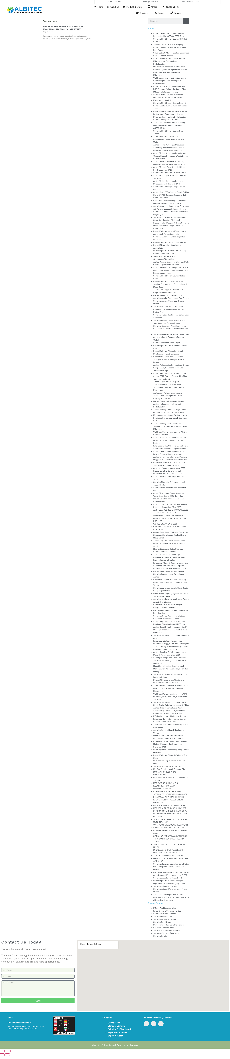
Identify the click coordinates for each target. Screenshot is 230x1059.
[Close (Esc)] (18, 1051)
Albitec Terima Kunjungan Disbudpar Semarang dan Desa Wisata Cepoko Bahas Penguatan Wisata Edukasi (168, 147)
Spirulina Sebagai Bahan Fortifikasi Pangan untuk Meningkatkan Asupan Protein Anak (168, 309)
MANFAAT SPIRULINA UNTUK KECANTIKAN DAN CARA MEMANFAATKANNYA (166, 786)
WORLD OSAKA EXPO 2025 (165, 524)
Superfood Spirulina (117, 1032)
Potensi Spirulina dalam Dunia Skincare (169, 242)
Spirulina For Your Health (119, 1029)
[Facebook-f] (18, 1)
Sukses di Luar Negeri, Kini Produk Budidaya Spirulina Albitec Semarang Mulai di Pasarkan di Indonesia (171, 897)
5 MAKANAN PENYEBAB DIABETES (168, 797)
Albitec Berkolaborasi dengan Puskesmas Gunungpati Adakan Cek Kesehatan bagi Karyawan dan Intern (170, 270)
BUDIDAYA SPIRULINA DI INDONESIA (169, 805)
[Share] (12, 1051)
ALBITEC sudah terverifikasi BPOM (168, 855)
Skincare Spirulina (116, 1026)
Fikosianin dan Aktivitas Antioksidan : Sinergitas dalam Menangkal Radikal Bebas (168, 359)
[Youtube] (23, 1)
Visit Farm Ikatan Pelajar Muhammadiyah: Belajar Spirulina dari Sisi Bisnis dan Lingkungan (171, 688)
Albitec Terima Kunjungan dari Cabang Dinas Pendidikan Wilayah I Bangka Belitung (169, 440)
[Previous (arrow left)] (2, 1054)
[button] (215, 2)
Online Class (114, 1022)
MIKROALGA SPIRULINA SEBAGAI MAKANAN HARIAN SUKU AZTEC (63, 28)
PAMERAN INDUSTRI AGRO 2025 (167, 474)
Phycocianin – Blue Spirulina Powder (168, 925)
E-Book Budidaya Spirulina (164, 908)
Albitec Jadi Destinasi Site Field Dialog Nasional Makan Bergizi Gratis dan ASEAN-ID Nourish (169, 125)
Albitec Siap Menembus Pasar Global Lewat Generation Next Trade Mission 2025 (169, 543)
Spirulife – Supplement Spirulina (166, 930)
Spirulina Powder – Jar (162, 916)
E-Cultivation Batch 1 (162, 100)
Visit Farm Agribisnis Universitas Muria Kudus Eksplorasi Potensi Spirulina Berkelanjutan (169, 81)
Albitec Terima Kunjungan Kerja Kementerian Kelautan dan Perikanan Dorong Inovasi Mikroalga (169, 557)
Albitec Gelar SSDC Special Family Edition (171, 192)
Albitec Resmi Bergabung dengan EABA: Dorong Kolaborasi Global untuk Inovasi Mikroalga (170, 630)
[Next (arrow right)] (7, 1054)
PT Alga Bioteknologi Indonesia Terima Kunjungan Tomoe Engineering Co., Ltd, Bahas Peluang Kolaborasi (170, 719)
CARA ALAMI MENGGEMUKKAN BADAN (170, 825)
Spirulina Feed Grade (162, 922)
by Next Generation (130, 1045)
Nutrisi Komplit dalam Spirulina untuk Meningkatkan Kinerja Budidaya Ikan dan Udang (170, 669)
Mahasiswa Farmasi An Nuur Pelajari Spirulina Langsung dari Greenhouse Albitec (168, 574)
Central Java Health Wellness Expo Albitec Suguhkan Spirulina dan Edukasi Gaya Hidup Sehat (171, 535)
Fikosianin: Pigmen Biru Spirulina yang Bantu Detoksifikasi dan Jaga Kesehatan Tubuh (170, 582)
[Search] (186, 21)
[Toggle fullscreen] (7, 1051)
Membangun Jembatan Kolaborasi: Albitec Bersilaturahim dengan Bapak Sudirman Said (171, 418)
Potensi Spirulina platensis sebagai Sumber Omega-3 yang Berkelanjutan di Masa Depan (170, 284)
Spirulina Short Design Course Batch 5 (169, 103)
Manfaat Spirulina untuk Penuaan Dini (169, 769)
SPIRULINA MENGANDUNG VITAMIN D (170, 828)
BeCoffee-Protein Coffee (163, 928)
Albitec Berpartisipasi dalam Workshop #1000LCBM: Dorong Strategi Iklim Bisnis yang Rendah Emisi (170, 376)
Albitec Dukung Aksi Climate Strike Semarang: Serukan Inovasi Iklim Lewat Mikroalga (170, 426)
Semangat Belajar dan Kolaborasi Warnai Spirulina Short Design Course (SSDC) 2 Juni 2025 (170, 660)
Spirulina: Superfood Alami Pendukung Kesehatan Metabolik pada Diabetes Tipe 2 (170, 329)
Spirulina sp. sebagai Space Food (167, 878)
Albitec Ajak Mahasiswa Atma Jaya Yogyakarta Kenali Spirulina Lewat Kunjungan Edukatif (167, 395)
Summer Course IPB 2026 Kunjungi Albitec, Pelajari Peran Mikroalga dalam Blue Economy (169, 47)
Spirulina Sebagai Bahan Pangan (167, 766)
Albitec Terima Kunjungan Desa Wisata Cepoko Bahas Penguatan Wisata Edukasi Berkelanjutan (171, 156)
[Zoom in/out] (2, 1051)
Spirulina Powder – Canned (164, 919)
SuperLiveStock (115, 1035)
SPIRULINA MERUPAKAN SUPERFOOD (170, 836)
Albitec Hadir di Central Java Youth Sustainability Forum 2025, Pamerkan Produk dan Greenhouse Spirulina (169, 710)
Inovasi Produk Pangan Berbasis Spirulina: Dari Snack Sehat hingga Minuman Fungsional (171, 225)
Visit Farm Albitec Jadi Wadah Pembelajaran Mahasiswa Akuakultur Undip (168, 139)
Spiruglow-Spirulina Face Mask (166, 933)
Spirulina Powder (160, 936)
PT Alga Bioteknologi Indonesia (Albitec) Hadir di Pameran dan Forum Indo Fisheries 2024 (170, 744)
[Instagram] (28, 1)
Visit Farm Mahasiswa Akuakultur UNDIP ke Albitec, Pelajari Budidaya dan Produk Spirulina (170, 697)
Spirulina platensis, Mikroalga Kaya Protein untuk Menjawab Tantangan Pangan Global (171, 337)
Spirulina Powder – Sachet (164, 914)
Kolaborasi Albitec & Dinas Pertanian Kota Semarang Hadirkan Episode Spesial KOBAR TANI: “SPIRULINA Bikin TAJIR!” (170, 566)
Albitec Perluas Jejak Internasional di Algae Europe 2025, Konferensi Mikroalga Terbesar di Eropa (171, 368)
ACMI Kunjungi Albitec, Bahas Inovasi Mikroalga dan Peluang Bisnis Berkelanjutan (169, 61)
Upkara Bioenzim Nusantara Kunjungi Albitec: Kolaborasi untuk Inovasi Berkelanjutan (169, 404)
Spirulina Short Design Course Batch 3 (169, 173)
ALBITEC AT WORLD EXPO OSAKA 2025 (170, 510)
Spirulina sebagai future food (165, 886)
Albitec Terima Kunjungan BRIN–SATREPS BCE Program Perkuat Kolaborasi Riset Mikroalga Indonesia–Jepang (171, 89)
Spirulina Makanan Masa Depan (166, 343)
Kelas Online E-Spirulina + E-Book (167, 911)
